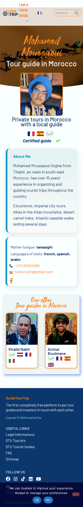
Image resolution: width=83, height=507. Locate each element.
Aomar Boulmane (57, 351)
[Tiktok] (23, 479)
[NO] (76, 494)
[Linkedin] (31, 479)
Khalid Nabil (19, 349)
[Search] (76, 13)
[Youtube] (38, 479)
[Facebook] (8, 479)
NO (48, 500)
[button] (8, 340)
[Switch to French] (39, 13)
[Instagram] (15, 479)
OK (37, 500)
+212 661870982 (27, 265)
